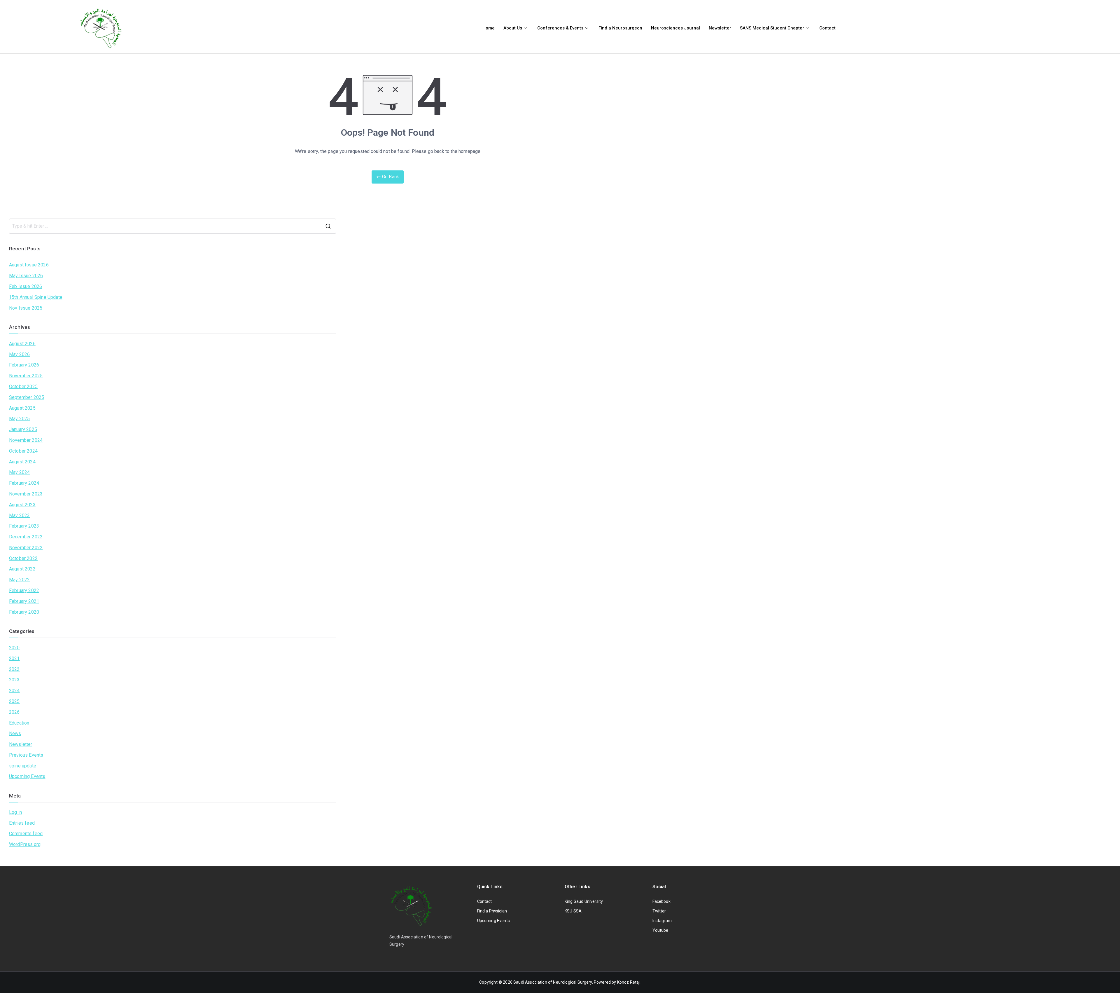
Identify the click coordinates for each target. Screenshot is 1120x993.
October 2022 (23, 558)
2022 (14, 669)
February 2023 (24, 526)
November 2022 (26, 547)
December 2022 (26, 537)
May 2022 (19, 579)
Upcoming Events (27, 776)
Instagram (662, 920)
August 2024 (22, 462)
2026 (14, 712)
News (15, 733)
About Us (512, 28)
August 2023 (22, 504)
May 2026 (19, 354)
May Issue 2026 (26, 275)
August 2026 (22, 343)
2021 (14, 658)
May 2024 (19, 472)
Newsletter (720, 28)
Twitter (659, 911)
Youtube (660, 930)
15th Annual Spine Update (35, 297)
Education (19, 723)
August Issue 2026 (29, 265)
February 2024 (24, 483)
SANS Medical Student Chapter (772, 28)
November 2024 (26, 440)
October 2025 (23, 386)
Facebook (661, 901)
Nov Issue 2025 (25, 308)
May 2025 (19, 418)
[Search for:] (172, 226)
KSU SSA (573, 911)
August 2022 (22, 569)
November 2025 (26, 375)
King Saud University (584, 901)
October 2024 (23, 451)
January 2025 (23, 429)
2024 (14, 690)
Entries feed (22, 823)
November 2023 (26, 494)
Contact (827, 28)
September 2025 (26, 397)
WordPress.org (25, 844)
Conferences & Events (560, 28)
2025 (14, 701)
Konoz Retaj (628, 982)
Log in (15, 812)
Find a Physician (492, 911)
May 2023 (19, 515)
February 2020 (24, 612)
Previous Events (26, 755)
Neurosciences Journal (675, 28)
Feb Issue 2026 (25, 286)
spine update (22, 766)
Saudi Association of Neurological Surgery (552, 982)
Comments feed (26, 833)
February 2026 (24, 365)
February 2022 (24, 590)
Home (488, 28)
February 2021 (24, 601)
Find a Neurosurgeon (620, 28)
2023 (14, 680)
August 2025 (22, 408)
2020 (14, 647)
